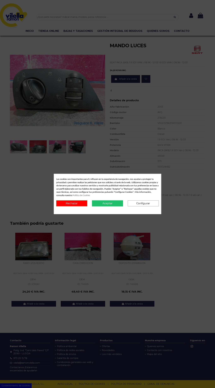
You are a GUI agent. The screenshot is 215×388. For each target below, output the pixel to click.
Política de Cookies (81, 195)
